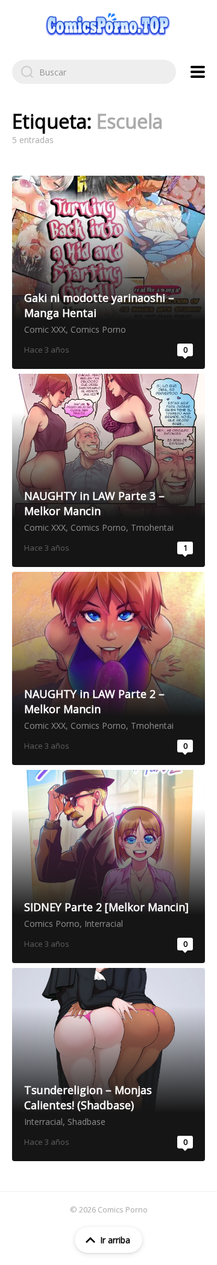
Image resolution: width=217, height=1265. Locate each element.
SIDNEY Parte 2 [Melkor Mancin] (108, 866)
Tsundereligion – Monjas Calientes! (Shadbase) (108, 1064)
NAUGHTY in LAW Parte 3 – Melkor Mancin (108, 470)
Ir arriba (115, 1240)
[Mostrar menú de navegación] (197, 72)
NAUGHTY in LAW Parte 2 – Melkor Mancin (108, 668)
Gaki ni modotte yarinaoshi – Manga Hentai (108, 272)
